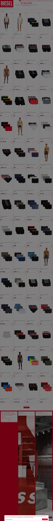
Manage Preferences (20, 517)
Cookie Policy (31, 517)
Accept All (45, 519)
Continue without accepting (8, 519)
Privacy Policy (27, 517)
